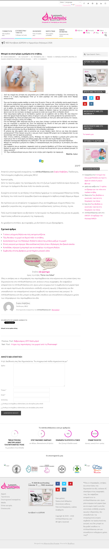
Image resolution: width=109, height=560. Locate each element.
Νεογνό (71, 57)
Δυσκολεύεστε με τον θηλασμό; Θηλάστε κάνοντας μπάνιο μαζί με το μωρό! (34, 241)
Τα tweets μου (88, 134)
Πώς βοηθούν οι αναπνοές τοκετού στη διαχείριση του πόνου (94, 198)
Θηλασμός (37, 57)
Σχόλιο (3, 366)
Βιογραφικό (55, 310)
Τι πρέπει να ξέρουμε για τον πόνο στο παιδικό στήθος (95, 189)
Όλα (43, 57)
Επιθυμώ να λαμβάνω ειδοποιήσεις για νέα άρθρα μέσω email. (23, 408)
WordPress (71, 543)
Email (3, 395)
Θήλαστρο (64, 57)
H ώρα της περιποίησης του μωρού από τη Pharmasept (34, 344)
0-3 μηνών (57, 57)
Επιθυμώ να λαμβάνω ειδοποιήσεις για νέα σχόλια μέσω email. (23, 404)
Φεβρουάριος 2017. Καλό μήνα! (26, 341)
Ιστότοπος (4, 400)
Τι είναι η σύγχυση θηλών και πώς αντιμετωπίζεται (24, 234)
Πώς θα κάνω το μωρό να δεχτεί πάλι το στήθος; (23, 237)
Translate (78, 5)
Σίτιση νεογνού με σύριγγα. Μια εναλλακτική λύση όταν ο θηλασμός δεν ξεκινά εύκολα (39, 244)
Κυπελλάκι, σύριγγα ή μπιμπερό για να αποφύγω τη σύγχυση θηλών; (31, 247)
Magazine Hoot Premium (51, 543)
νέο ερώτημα (44, 271)
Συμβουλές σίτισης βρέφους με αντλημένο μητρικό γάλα (26, 250)
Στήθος (17, 59)
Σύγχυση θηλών (25, 59)
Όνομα (3, 390)
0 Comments (42, 59)
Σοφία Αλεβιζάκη (61, 171)
